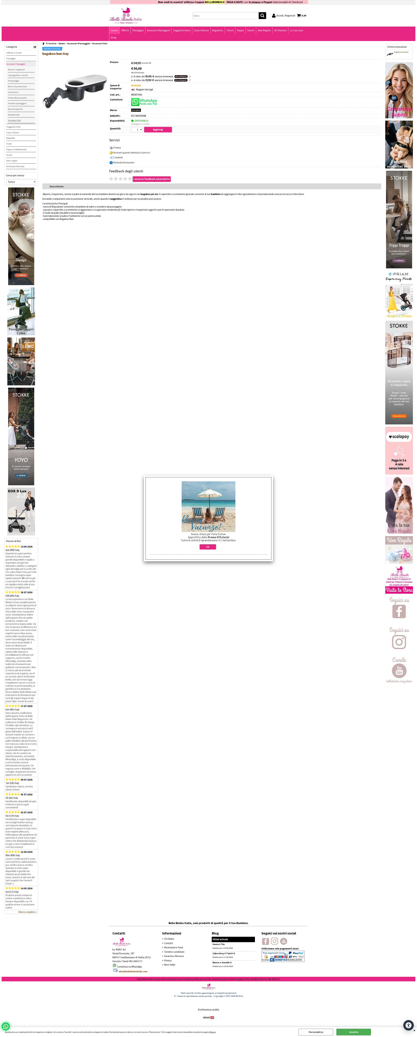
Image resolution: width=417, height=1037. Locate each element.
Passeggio (138, 30)
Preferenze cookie (208, 1009)
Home (114, 30)
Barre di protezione (17, 86)
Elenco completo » (27, 911)
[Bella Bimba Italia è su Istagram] (399, 652)
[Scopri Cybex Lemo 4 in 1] (21, 384)
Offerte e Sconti (14, 52)
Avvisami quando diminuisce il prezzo (131, 152)
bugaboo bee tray (401, 52)
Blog (113, 37)
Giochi (250, 30)
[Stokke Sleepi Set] (21, 284)
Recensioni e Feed (173, 947)
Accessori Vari (14, 120)
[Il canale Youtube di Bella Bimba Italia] (399, 682)
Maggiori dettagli (144, 89)
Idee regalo (11, 160)
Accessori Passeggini (158, 30)
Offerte (125, 30)
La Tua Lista (296, 30)
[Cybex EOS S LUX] (21, 534)
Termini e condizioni (174, 951)
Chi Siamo (169, 938)
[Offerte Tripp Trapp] (399, 267)
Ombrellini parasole (17, 97)
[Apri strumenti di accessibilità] (408, 1025)
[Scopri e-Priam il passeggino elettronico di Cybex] (399, 317)
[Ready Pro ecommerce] (208, 1017)
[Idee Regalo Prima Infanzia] (399, 562)
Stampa (117, 147)
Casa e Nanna (201, 30)
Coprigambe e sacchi (18, 75)
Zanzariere (13, 92)
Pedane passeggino (17, 103)
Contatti (168, 943)
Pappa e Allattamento (16, 149)
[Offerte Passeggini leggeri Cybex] (21, 334)
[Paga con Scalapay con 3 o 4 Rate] (399, 473)
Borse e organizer (16, 69)
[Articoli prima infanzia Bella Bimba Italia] (399, 592)
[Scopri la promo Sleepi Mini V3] (399, 423)
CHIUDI (414, 1030)
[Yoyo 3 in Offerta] (21, 484)
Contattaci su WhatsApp (129, 966)
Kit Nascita (280, 30)
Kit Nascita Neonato (15, 166)
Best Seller (169, 964)
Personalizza (316, 1032)
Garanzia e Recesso (174, 956)
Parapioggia (13, 80)
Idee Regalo (264, 30)
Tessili (230, 30)
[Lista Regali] (399, 532)
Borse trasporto (15, 109)
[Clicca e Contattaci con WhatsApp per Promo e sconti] (399, 117)
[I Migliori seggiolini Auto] (399, 167)
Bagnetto (217, 30)
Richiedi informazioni (123, 162)
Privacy (213, 1032)
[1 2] (137, 130)
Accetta (353, 1032)
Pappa (240, 30)
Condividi (117, 157)
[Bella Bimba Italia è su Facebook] (399, 622)
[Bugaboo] (136, 110)
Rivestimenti (13, 114)
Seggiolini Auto (181, 30)
